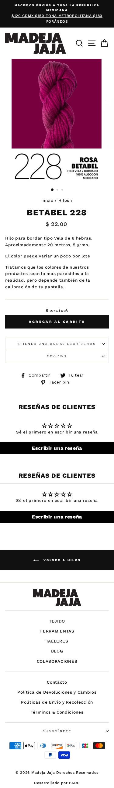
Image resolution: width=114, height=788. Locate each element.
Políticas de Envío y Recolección (57, 702)
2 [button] (58, 190)
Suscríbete (57, 731)
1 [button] (52, 189)
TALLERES (57, 641)
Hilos (63, 200)
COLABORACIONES (57, 661)
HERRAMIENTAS (57, 631)
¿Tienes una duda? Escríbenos (57, 343)
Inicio (47, 200)
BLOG (57, 651)
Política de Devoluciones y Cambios (56, 692)
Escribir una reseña (57, 448)
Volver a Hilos (61, 559)
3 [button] (62, 190)
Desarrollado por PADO (57, 783)
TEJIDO (57, 621)
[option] (57, 14)
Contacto (57, 682)
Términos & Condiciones (57, 712)
